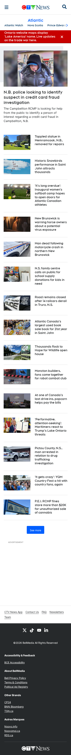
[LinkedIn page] (46, 630)
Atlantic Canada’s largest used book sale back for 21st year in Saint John (51, 327)
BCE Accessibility (14, 662)
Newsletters (57, 611)
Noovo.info (10, 726)
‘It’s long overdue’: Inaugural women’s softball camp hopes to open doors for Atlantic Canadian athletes (50, 195)
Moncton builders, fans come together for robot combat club (51, 374)
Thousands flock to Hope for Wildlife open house (51, 350)
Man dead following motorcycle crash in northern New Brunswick (49, 249)
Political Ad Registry (16, 686)
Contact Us (32, 611)
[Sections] (6, 7)
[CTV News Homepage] (35, 7)
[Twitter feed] (24, 630)
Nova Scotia (35, 25)
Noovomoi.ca (12, 730)
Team (7, 617)
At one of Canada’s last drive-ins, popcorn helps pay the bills (51, 398)
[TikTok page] (32, 630)
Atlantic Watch (13, 25)
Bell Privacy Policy (15, 678)
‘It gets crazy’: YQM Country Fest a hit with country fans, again (51, 480)
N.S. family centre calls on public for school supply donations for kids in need (49, 276)
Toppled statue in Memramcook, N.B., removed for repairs (49, 140)
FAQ (44, 611)
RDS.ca (8, 735)
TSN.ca (8, 711)
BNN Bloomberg (14, 706)
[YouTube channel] (39, 630)
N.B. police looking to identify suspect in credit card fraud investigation (33, 97)
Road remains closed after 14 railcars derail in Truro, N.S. (51, 301)
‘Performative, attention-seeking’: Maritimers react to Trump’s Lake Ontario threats (50, 427)
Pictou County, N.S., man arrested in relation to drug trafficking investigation (48, 455)
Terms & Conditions (15, 682)
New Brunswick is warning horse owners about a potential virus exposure (51, 224)
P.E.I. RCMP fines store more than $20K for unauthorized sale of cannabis (50, 507)
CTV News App (13, 611)
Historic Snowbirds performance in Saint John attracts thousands (50, 166)
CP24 (7, 702)
